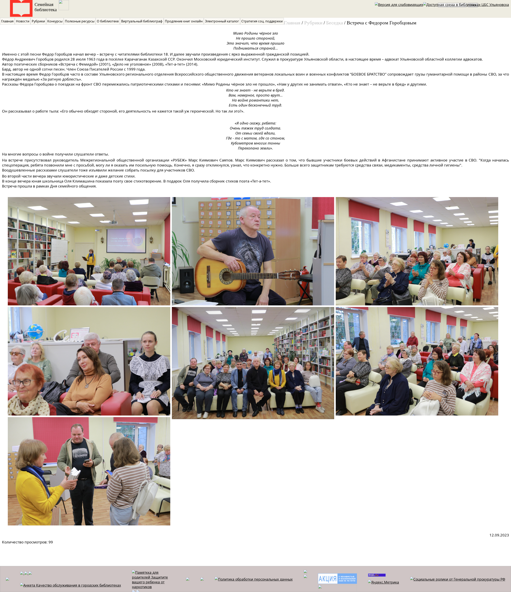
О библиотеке (108, 21)
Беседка (334, 22)
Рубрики (38, 21)
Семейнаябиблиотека (46, 7)
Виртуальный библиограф (141, 21)
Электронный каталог (222, 21)
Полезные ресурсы (79, 21)
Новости (22, 21)
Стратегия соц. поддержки (262, 21)
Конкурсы (54, 21)
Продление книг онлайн (184, 21)
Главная (7, 21)
